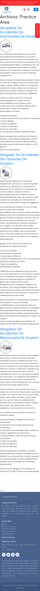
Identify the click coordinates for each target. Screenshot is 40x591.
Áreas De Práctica (8, 531)
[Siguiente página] (22, 490)
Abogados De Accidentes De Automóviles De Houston (19, 32)
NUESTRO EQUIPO (9, 529)
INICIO (4, 524)
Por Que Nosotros (9, 527)
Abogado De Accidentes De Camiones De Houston (19, 159)
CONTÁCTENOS (8, 534)
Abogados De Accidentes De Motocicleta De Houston (19, 333)
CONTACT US (37, 30)
